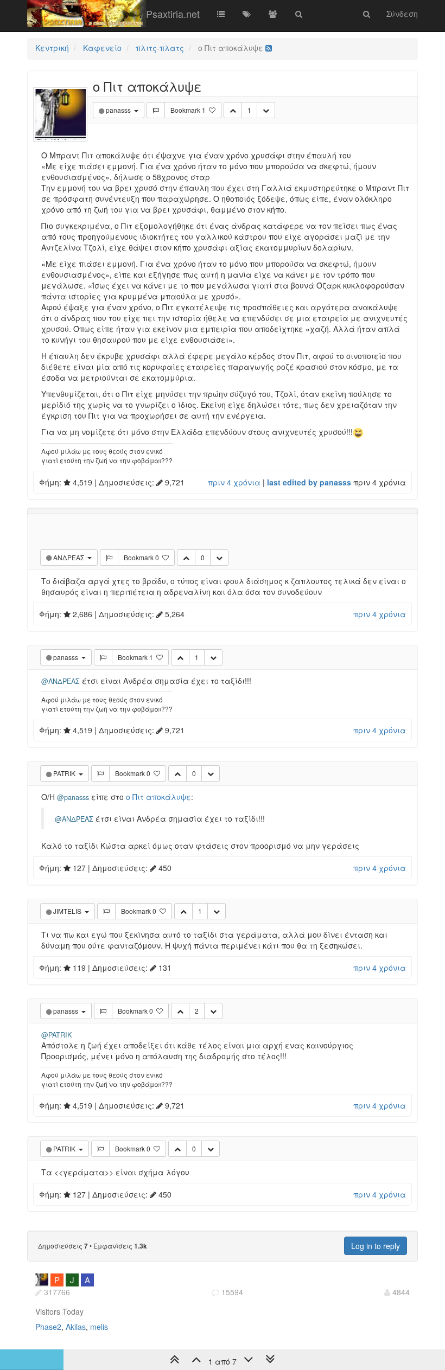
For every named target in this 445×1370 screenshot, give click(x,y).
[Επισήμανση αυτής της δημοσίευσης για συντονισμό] (156, 110)
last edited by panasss (309, 482)
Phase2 (48, 1326)
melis (99, 1326)
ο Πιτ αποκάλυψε (158, 796)
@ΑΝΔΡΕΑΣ (60, 681)
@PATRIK (56, 1035)
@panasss (73, 797)
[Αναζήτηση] (299, 13)
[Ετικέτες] (247, 13)
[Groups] (273, 13)
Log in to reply (375, 1245)
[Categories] (221, 13)
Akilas (76, 1326)
